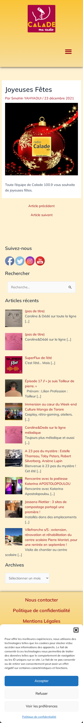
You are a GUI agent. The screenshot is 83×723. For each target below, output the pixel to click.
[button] (76, 630)
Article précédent (41, 206)
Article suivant (42, 215)
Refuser (42, 693)
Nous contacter (41, 600)
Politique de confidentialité (39, 716)
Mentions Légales (41, 621)
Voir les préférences (41, 706)
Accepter (42, 681)
